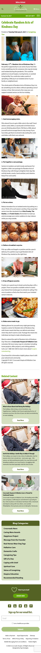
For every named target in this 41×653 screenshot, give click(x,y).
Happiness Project (11, 536)
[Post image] (20, 391)
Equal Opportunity (22, 635)
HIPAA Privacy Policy (18, 639)
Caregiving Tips (10, 555)
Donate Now (21, 596)
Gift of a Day (9, 559)
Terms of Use (6, 639)
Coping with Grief (11, 562)
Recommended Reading (13, 578)
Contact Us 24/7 (6, 16)
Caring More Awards (12, 532)
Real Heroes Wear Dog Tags (15, 543)
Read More (20, 420)
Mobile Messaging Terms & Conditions (15, 642)
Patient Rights (32, 642)
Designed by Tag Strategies (20, 648)
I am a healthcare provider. (21, 623)
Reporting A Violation (32, 639)
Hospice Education (11, 574)
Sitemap (32, 635)
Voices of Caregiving (12, 570)
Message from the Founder (14, 540)
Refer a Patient (20, 2)
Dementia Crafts (10, 551)
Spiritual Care (9, 566)
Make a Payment (10, 635)
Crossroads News (10, 528)
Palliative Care (10, 547)
